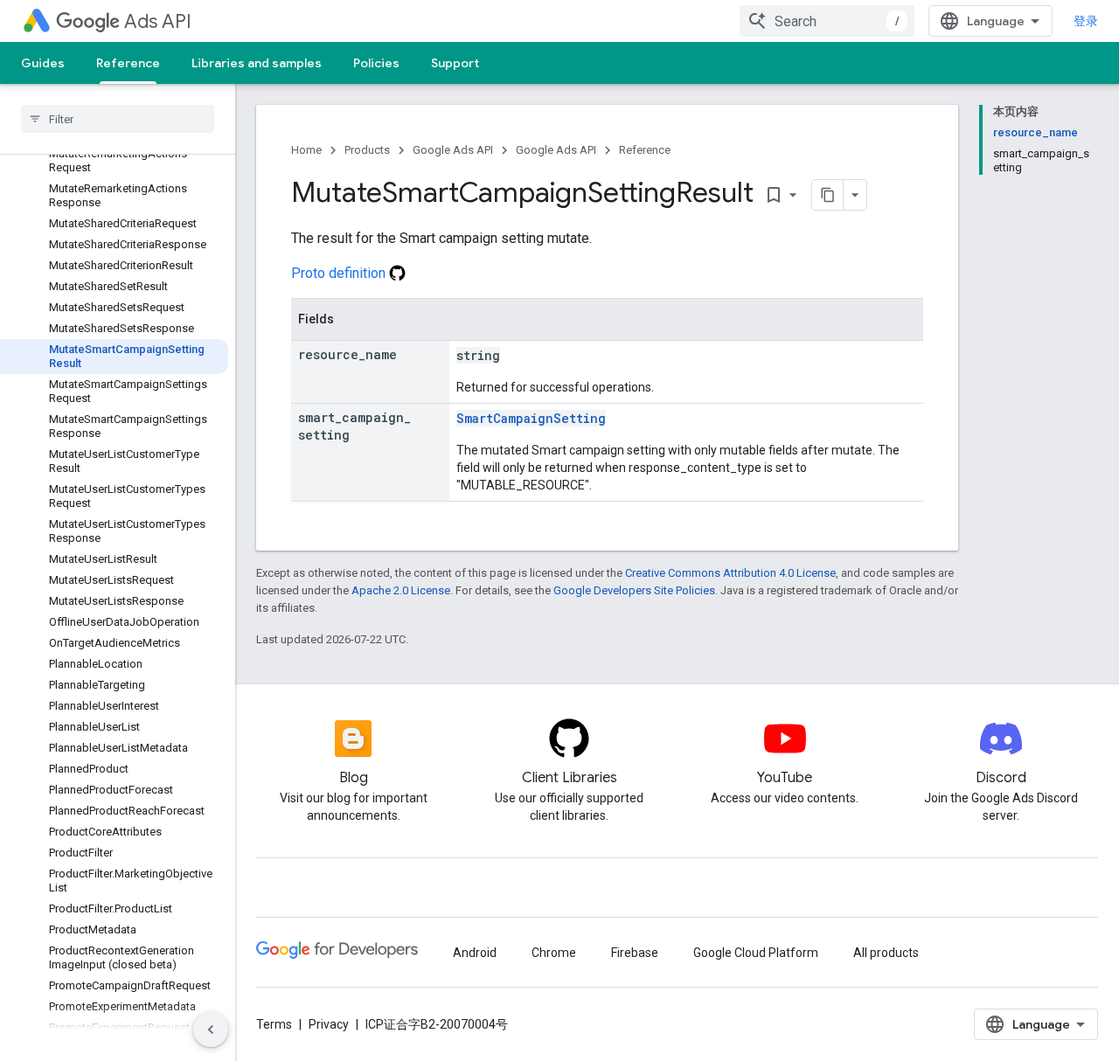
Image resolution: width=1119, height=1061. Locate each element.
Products (367, 149)
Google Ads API (453, 149)
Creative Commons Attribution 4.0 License (730, 572)
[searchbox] (117, 119)
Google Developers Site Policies (634, 590)
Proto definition (340, 273)
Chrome (554, 953)
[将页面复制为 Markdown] (828, 195)
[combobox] (827, 21)
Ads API (157, 21)
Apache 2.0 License (400, 590)
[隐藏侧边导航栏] (210, 1029)
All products (886, 953)
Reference (128, 63)
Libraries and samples (256, 63)
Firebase (634, 953)
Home (306, 149)
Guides (43, 63)
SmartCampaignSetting (531, 418)
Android (475, 953)
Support (455, 63)
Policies (376, 63)
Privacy (329, 1024)
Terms (274, 1024)
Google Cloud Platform (755, 953)
